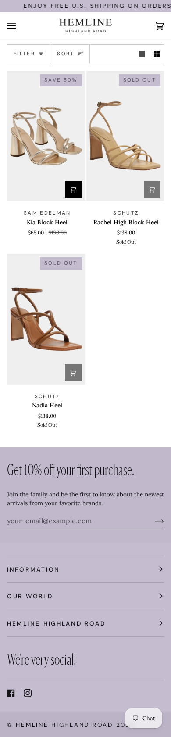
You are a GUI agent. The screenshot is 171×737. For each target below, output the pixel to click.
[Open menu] (20, 25)
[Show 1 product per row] (142, 54)
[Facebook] (11, 693)
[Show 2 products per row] (157, 54)
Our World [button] (30, 596)
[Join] (152, 521)
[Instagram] (28, 693)
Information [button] (33, 569)
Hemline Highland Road (64, 725)
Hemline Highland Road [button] (56, 623)
